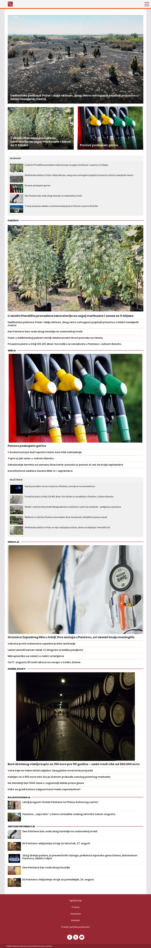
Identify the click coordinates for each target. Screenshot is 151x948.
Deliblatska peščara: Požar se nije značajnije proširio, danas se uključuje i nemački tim (67, 527)
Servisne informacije (21, 826)
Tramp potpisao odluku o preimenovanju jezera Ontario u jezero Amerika (61, 205)
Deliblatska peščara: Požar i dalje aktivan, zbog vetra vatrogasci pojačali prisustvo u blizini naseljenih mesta (79, 175)
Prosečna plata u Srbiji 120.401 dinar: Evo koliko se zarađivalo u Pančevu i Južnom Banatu (69, 496)
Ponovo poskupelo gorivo (37, 185)
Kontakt (75, 920)
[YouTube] (81, 937)
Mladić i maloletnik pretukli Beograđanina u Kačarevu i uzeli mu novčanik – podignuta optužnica (73, 506)
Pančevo (13, 220)
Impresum (75, 913)
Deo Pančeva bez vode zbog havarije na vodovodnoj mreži (53, 195)
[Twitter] (75, 937)
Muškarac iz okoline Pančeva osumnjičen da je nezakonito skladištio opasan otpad (66, 517)
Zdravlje (13, 541)
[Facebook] (69, 937)
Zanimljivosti (17, 668)
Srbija (12, 350)
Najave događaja (19, 797)
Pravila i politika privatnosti (75, 926)
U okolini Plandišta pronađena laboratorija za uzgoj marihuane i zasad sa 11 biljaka (66, 164)
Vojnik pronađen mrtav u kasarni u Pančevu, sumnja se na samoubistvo (60, 486)
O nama (75, 907)
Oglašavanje (75, 900)
